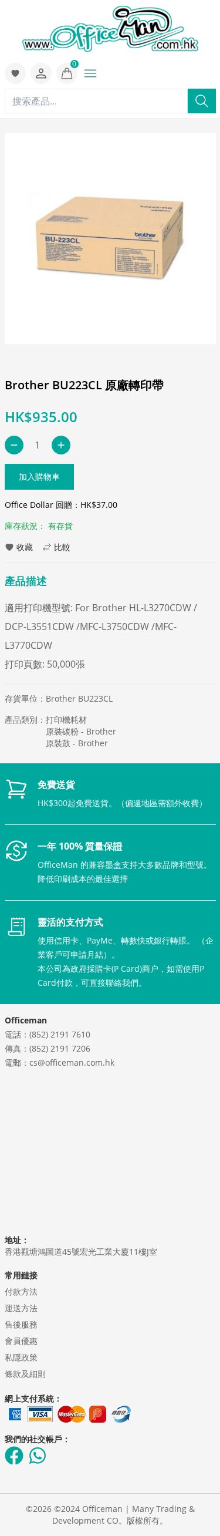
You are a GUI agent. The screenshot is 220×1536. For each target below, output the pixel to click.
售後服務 (21, 1324)
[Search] (202, 101)
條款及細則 (25, 1373)
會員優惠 (21, 1340)
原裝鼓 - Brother (77, 743)
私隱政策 (21, 1357)
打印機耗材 (66, 719)
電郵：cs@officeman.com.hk (59, 1062)
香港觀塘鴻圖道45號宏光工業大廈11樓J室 (81, 1251)
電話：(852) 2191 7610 (47, 1034)
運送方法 (21, 1307)
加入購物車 (39, 476)
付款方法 (21, 1291)
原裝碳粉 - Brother (81, 731)
